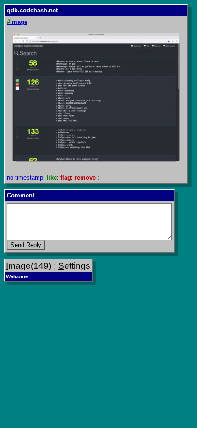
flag (65, 177)
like (52, 177)
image (17, 21)
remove (85, 177)
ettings (74, 265)
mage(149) (28, 265)
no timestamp (25, 177)
